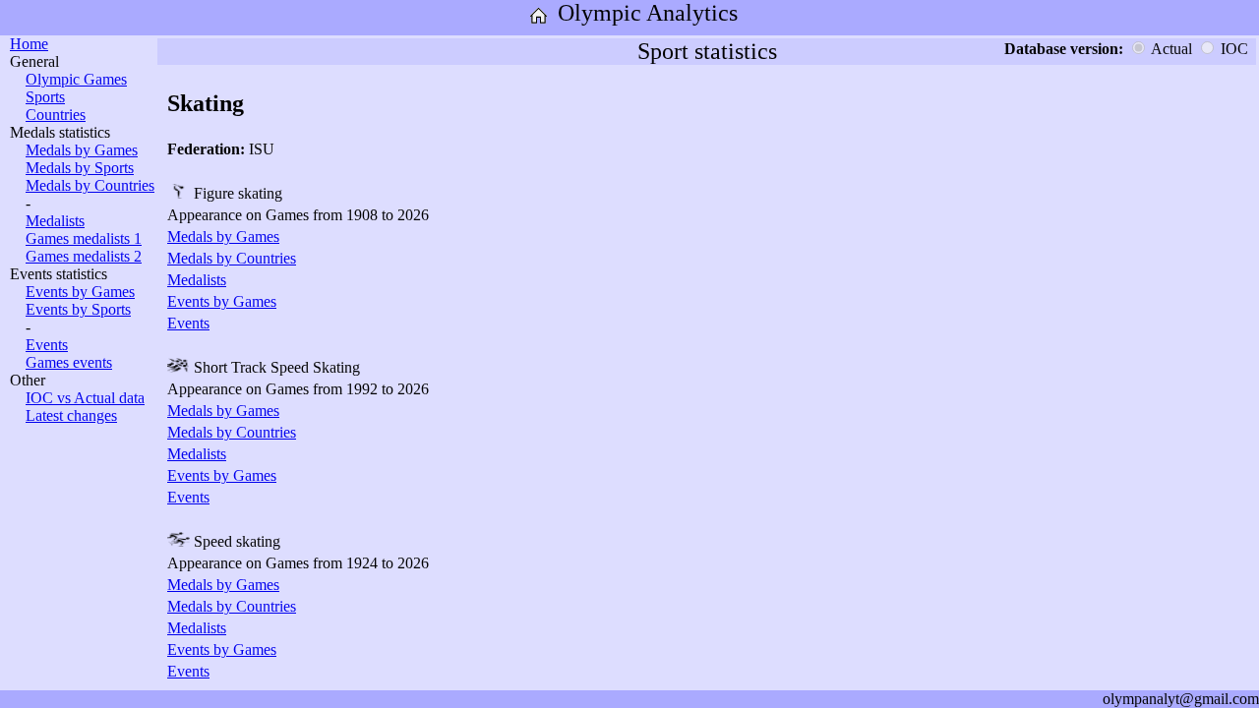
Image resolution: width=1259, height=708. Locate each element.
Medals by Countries (90, 185)
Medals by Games (82, 150)
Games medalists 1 (84, 238)
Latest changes (71, 415)
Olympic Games (76, 79)
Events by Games (80, 291)
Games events (69, 362)
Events (47, 344)
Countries (56, 114)
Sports (45, 96)
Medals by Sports (80, 167)
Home (29, 43)
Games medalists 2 (84, 256)
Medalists (55, 220)
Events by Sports (78, 309)
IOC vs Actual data (85, 397)
